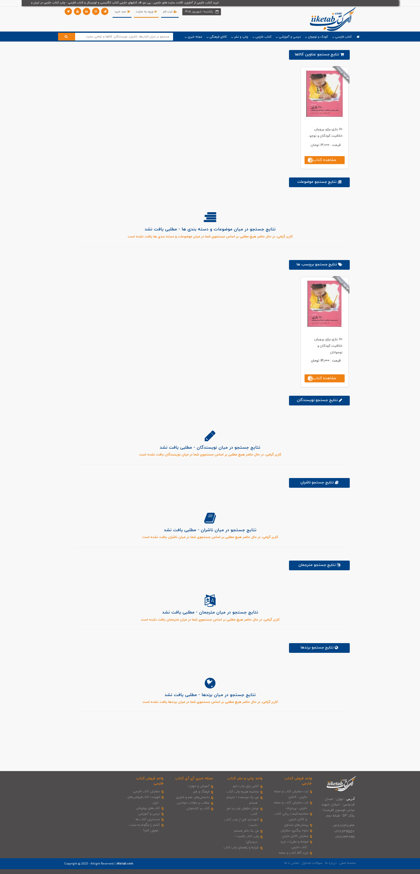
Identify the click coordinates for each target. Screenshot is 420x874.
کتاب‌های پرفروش (148, 808)
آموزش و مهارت (199, 786)
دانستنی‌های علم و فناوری (193, 797)
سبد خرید (120, 12)
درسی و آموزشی (149, 814)
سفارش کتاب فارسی (146, 791)
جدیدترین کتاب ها (148, 819)
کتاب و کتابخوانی (198, 808)
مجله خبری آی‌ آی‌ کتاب (194, 778)
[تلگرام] (104, 11)
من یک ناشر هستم (246, 831)
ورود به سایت (145, 12)
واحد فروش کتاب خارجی (298, 781)
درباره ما (331, 863)
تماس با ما (291, 863)
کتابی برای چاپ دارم (246, 786)
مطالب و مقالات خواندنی (193, 803)
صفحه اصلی (347, 863)
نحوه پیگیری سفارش (294, 830)
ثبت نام (168, 12)
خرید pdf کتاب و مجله (293, 853)
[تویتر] (68, 11)
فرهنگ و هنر (201, 792)
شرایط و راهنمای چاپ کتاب (241, 847)
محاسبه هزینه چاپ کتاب (243, 792)
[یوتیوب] (77, 11)
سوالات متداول (312, 863)
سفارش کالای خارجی (295, 836)
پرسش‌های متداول (296, 825)
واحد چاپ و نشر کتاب (244, 778)
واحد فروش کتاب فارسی (149, 781)
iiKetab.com (125, 864)
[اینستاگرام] (95, 11)
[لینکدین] (86, 11)
